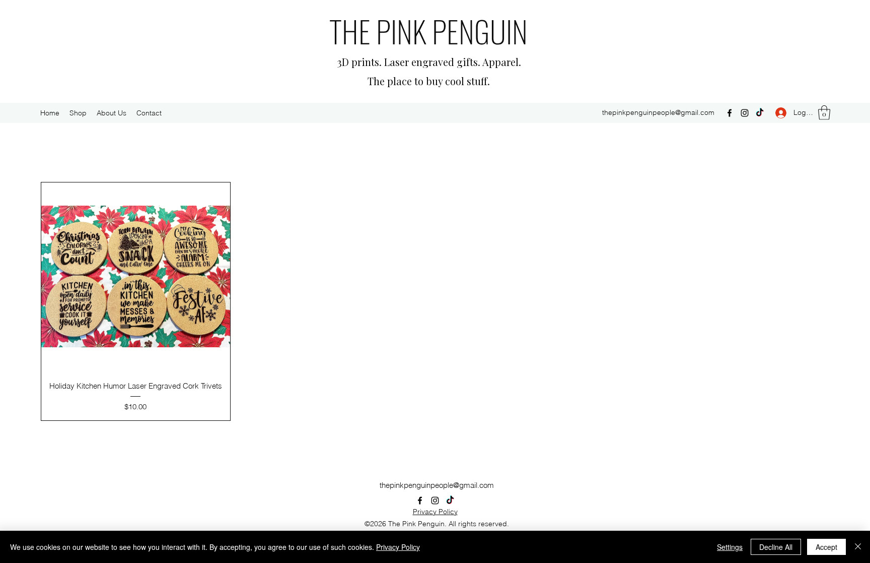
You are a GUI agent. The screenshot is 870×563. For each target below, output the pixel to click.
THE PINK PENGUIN (428, 30)
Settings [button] (730, 547)
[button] (824, 112)
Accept (826, 547)
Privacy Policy (435, 511)
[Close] (858, 547)
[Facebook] (729, 113)
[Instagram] (745, 113)
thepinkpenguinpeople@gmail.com (658, 112)
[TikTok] (760, 113)
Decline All (775, 547)
